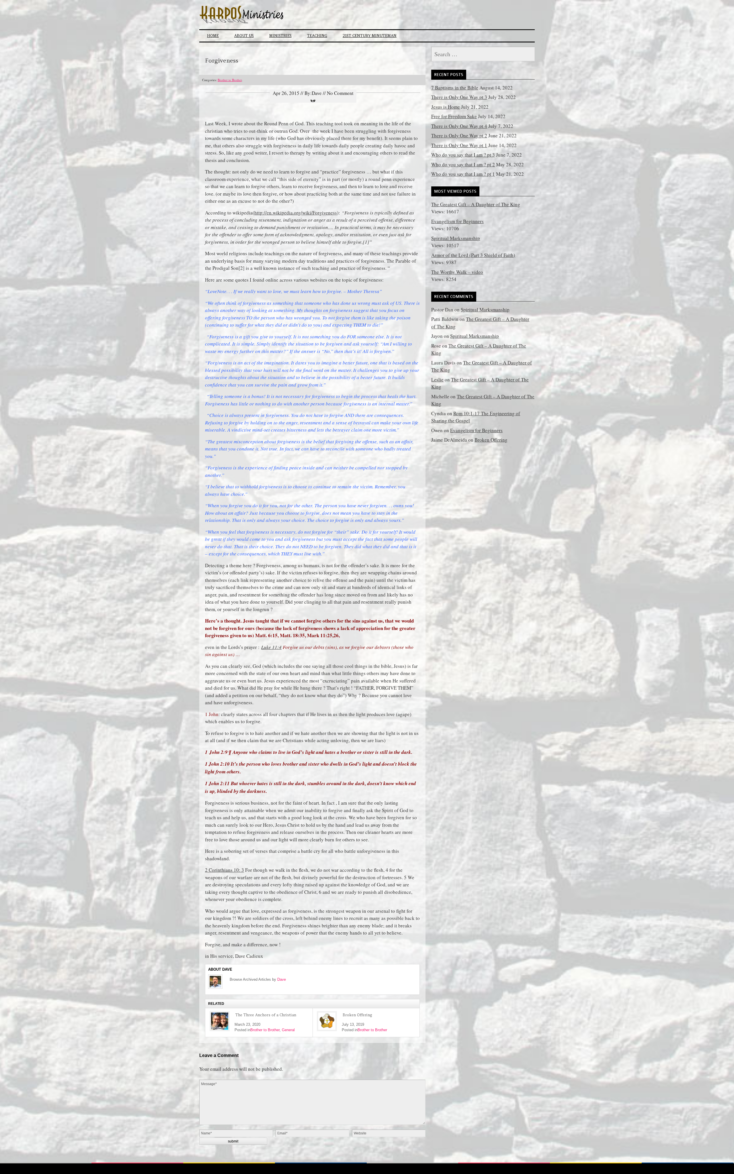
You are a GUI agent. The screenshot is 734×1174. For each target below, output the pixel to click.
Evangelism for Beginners (457, 221)
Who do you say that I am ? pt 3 (463, 154)
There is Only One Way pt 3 (459, 97)
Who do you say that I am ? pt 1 (463, 174)
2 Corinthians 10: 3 (224, 870)
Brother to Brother (230, 80)
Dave (281, 979)
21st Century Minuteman (370, 35)
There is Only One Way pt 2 (459, 135)
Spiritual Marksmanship (455, 238)
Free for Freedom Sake (454, 116)
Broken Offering (357, 1015)
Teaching (317, 35)
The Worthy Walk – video (457, 272)
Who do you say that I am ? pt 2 (463, 164)
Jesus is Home (445, 107)
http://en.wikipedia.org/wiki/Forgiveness (295, 212)
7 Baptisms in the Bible (454, 87)
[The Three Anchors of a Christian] (219, 1021)
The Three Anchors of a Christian (265, 1015)
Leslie (437, 379)
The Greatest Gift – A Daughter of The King (475, 204)
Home (213, 35)
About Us (244, 35)
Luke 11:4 (271, 647)
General (288, 1030)
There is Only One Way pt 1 (459, 145)
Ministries (280, 35)
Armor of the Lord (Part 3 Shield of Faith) (473, 255)
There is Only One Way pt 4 (459, 126)
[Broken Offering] (326, 1021)
